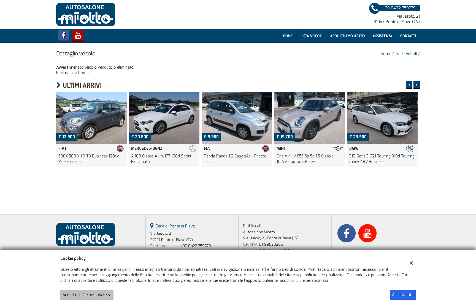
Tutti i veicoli (406, 54)
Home (288, 35)
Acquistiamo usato (347, 35)
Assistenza (382, 35)
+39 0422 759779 (196, 245)
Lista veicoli (311, 35)
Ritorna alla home (72, 73)
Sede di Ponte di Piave (175, 226)
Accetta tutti (402, 295)
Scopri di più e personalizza (87, 295)
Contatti (408, 35)
